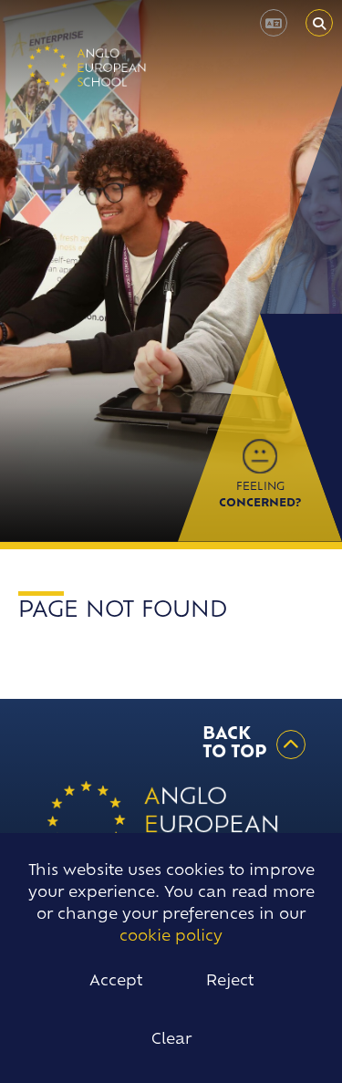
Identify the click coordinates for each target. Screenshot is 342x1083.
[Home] (87, 66)
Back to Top (234, 744)
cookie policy (171, 937)
